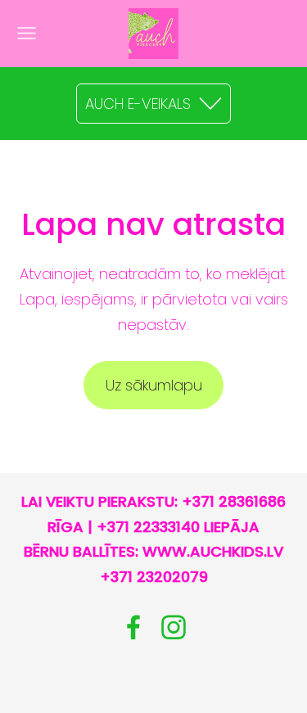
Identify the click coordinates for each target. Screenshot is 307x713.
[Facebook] (133, 627)
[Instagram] (174, 627)
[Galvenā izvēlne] (26, 33)
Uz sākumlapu (154, 385)
